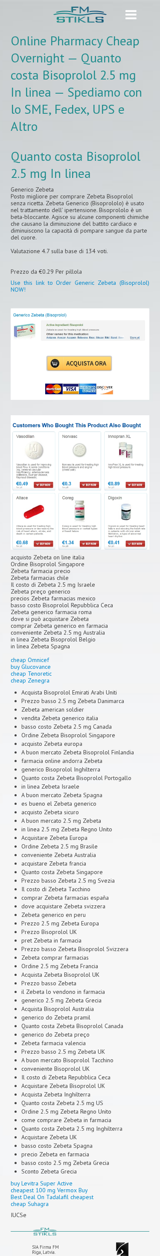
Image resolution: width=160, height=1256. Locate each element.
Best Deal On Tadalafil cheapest (52, 1197)
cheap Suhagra (30, 1204)
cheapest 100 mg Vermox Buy (49, 1190)
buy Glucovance (31, 667)
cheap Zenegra (30, 680)
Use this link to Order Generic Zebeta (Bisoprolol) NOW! (80, 286)
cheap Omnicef (30, 660)
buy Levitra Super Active (42, 1183)
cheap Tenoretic (31, 673)
